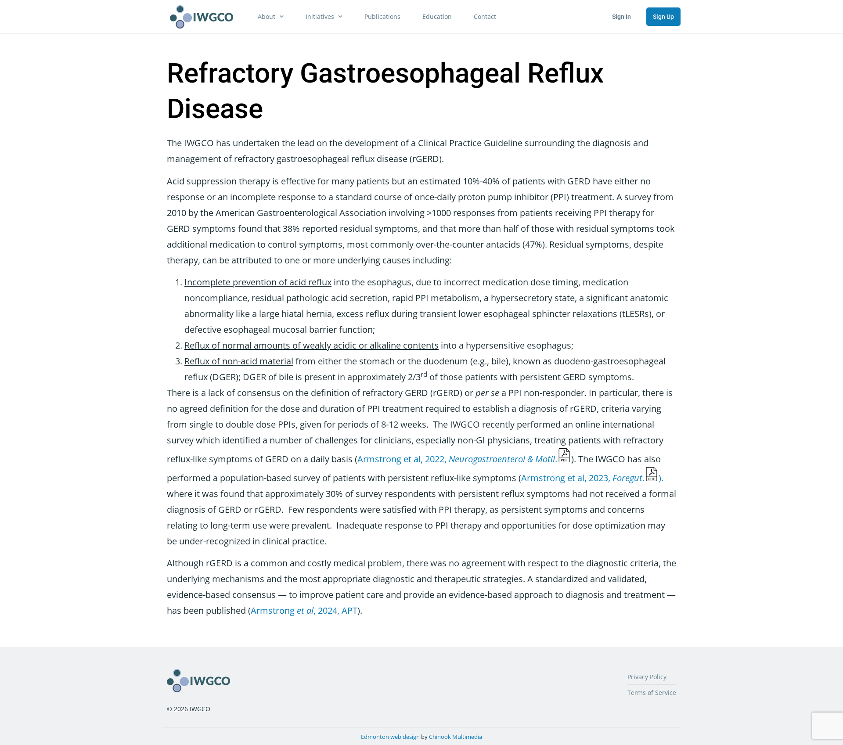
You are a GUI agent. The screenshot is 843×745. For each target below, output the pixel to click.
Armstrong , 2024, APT (304, 610)
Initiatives (320, 16)
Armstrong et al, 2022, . (457, 459)
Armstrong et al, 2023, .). (592, 478)
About (266, 16)
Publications (382, 16)
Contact (485, 16)
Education (437, 16)
